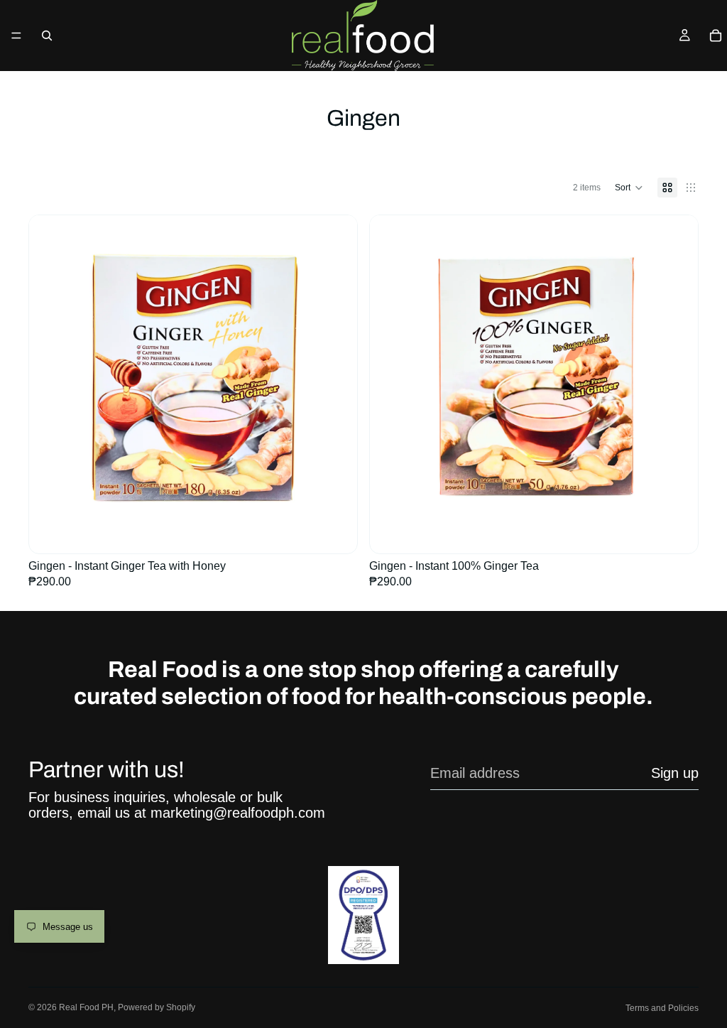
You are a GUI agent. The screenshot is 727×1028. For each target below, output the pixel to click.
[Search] (46, 35)
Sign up (675, 773)
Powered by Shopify (156, 1007)
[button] (629, 187)
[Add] (335, 522)
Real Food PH (86, 1007)
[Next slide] (336, 379)
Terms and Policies (662, 1008)
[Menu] (16, 35)
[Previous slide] (50, 379)
